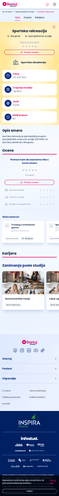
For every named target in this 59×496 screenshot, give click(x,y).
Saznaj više (53, 482)
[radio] (23, 46)
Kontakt (6, 403)
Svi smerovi (7, 11)
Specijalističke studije (24, 11)
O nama (6, 390)
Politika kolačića (37, 397)
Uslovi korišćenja (38, 390)
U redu (29, 491)
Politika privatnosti (11, 397)
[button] (29, 358)
